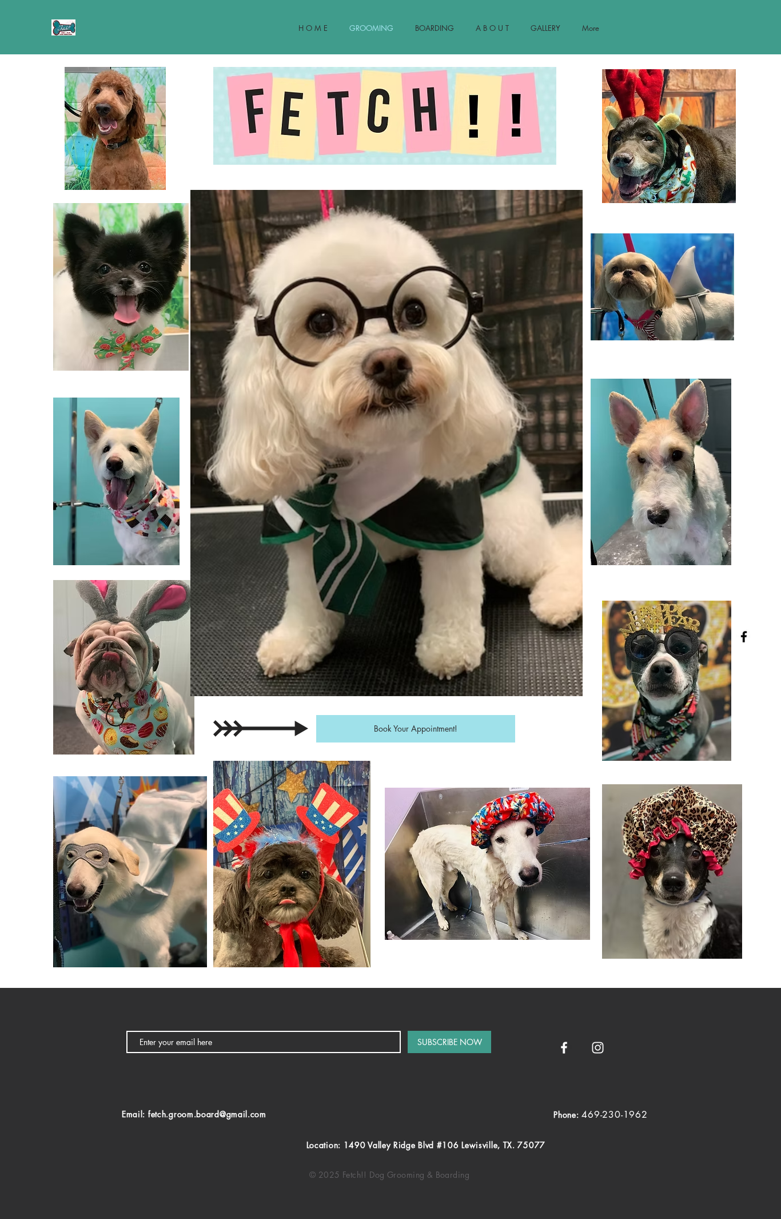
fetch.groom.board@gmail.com (207, 1114)
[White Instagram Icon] (597, 1047)
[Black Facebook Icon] (743, 636)
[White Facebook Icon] (564, 1047)
